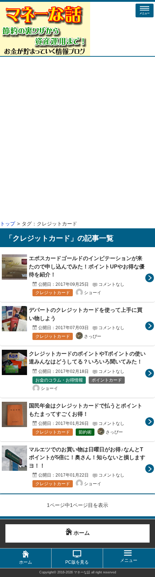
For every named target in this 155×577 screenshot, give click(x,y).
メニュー (145, 13)
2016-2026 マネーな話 (73, 572)
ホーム (25, 562)
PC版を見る (77, 562)
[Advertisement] (77, 138)
